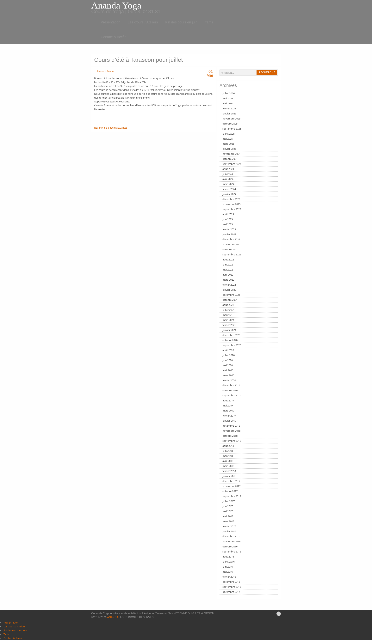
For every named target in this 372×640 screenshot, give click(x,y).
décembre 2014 (231, 592)
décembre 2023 (231, 199)
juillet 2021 (228, 310)
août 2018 (228, 446)
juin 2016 (227, 566)
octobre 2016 (230, 546)
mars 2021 (228, 320)
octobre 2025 (230, 123)
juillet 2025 (228, 133)
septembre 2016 (231, 551)
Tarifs (209, 22)
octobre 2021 (230, 300)
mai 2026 (227, 98)
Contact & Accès (113, 37)
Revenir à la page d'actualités (110, 127)
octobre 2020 (230, 340)
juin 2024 (227, 174)
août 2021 (228, 305)
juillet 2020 (228, 355)
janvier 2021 (229, 330)
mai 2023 (227, 224)
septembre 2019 (231, 395)
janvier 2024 (229, 194)
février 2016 (229, 576)
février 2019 (229, 415)
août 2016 (228, 556)
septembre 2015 (231, 586)
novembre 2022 (231, 244)
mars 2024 (228, 184)
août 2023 (228, 214)
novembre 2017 (231, 486)
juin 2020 (227, 360)
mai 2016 (227, 571)
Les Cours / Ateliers (143, 22)
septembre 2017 (231, 496)
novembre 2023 (231, 204)
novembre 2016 (231, 541)
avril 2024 (227, 179)
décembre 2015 (231, 581)
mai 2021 (227, 315)
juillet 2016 (228, 561)
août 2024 (228, 169)
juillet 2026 (228, 93)
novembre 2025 (231, 118)
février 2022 (229, 284)
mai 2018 (227, 456)
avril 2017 (227, 516)
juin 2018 (227, 451)
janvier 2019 (229, 420)
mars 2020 (228, 375)
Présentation (110, 22)
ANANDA (112, 617)
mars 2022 (228, 279)
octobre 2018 (230, 435)
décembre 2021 (231, 294)
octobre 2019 (230, 390)
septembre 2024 (231, 164)
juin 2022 (227, 264)
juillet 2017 (228, 501)
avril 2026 (227, 103)
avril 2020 (227, 370)
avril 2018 (227, 461)
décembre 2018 (231, 425)
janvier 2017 (229, 531)
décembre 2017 (231, 481)
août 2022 (228, 259)
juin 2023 (227, 219)
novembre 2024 (231, 153)
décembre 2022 (231, 239)
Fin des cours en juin (181, 22)
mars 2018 (228, 466)
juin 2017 (227, 506)
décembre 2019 (231, 385)
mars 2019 (228, 410)
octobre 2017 (230, 491)
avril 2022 (227, 274)
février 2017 (229, 526)
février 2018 (229, 471)
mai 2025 (227, 138)
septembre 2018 (231, 440)
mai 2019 (227, 405)
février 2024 (229, 189)
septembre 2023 (231, 209)
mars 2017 (228, 521)
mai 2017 (227, 511)
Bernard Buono (105, 71)
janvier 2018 (229, 476)
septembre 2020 (231, 345)
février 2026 (229, 108)
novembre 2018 (231, 430)
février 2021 (229, 325)
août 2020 (228, 350)
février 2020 (229, 380)
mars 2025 (228, 143)
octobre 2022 (230, 249)
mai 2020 (227, 365)
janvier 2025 (229, 148)
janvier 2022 (229, 289)
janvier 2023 (229, 234)
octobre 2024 (230, 159)
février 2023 (229, 229)
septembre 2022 (231, 254)
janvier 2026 (229, 113)
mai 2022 (227, 269)
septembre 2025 (231, 128)
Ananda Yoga (116, 5)
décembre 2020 (231, 335)
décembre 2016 (231, 536)
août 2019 (228, 400)
